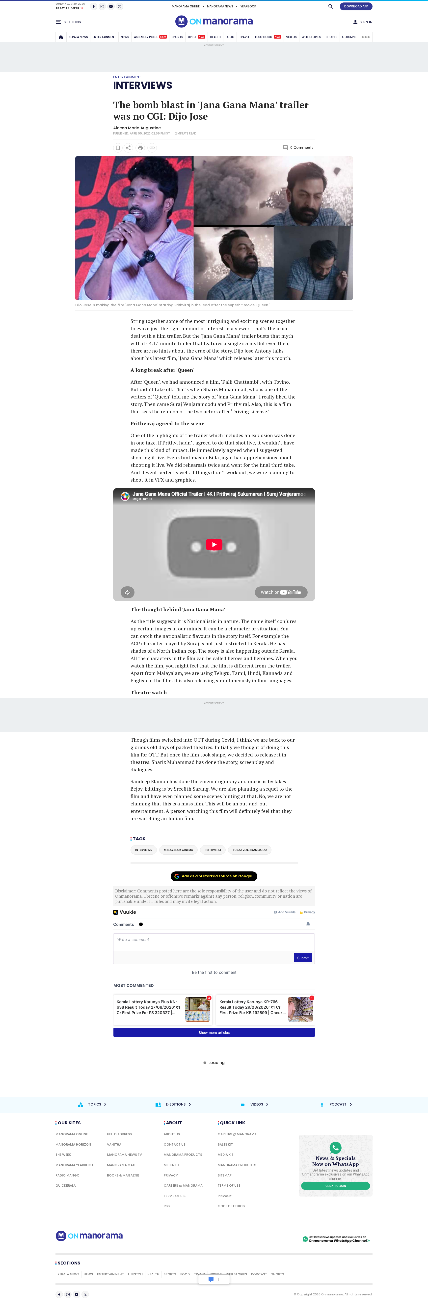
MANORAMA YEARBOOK (74, 1165)
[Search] (330, 6)
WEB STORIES (311, 37)
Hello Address (119, 1134)
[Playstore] (249, 1239)
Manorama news (220, 6)
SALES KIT (225, 1144)
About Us (172, 1134)
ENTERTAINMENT (104, 37)
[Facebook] (93, 6)
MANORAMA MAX (121, 1165)
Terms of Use (175, 1196)
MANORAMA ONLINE (186, 6)
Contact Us (175, 1144)
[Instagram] (102, 6)
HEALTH (215, 37)
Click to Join (335, 1186)
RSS (167, 1206)
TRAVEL (244, 37)
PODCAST (259, 1274)
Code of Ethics (231, 1206)
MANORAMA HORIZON (73, 1144)
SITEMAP (225, 1175)
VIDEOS (291, 37)
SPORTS (177, 37)
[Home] (60, 37)
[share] (128, 148)
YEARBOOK (248, 6)
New (163, 37)
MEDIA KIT (172, 1165)
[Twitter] (119, 6)
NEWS (125, 37)
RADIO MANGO (67, 1175)
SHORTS (331, 37)
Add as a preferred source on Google (217, 876)
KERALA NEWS (78, 37)
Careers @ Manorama (183, 1185)
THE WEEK (63, 1154)
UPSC (196, 37)
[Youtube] (111, 6)
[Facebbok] (59, 1294)
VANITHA (114, 1144)
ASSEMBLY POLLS (150, 37)
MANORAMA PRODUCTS (183, 1154)
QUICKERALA (65, 1185)
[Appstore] (284, 1239)
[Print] (140, 148)
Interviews (142, 85)
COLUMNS (349, 37)
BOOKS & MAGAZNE (123, 1175)
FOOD (230, 37)
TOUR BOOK (267, 37)
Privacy (171, 1175)
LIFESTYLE (135, 1274)
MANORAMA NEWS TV (124, 1154)
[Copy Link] (152, 148)
